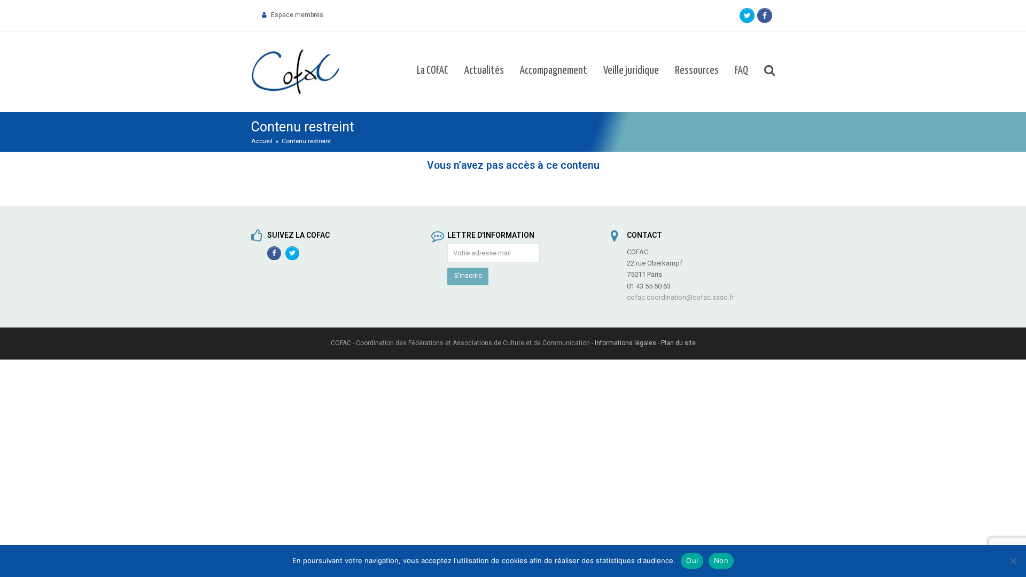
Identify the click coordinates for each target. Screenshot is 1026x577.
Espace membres (297, 15)
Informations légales (625, 343)
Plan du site (678, 343)
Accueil (262, 141)
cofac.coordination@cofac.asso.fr (680, 297)
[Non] (1012, 561)
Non (721, 560)
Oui (692, 560)
